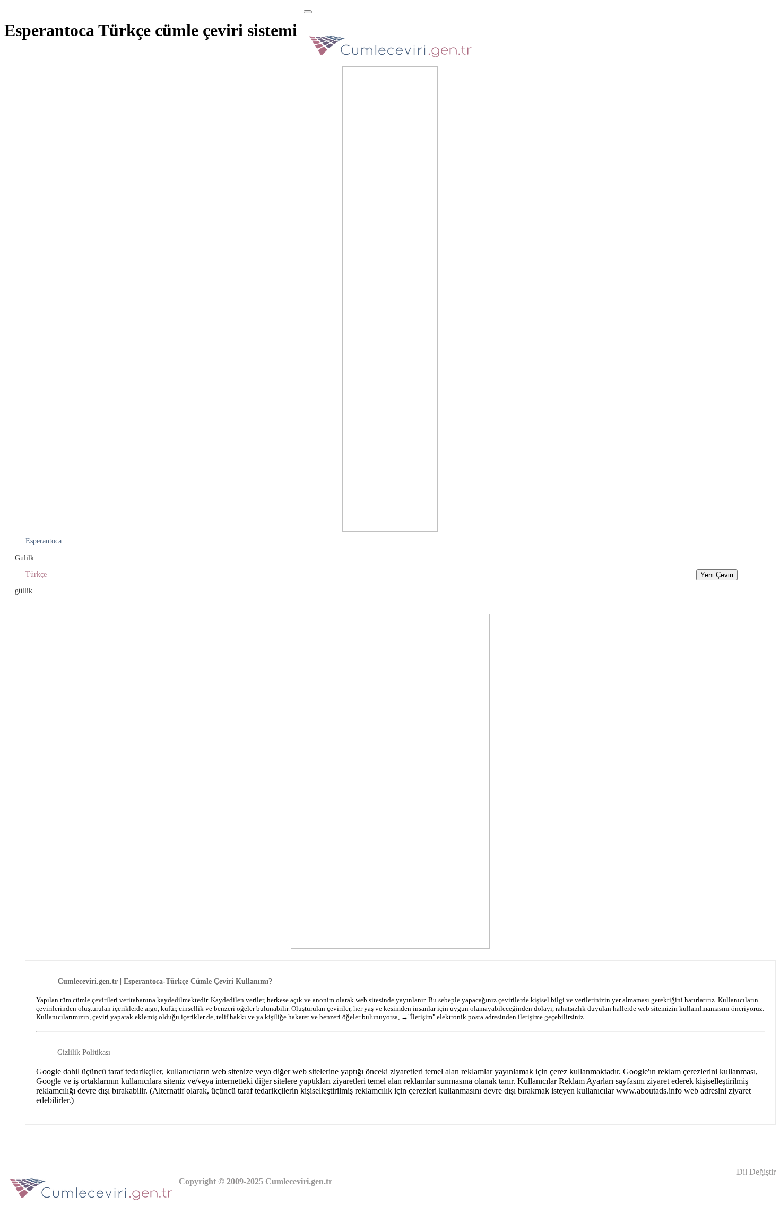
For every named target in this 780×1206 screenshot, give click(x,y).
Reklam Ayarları (586, 1081)
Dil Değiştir (755, 1171)
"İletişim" (421, 1017)
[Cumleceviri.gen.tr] (391, 60)
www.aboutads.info (649, 1090)
